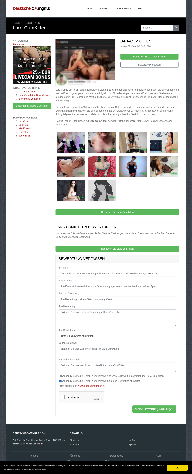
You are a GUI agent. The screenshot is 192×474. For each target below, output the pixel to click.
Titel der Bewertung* (69, 293)
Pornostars (31, 23)
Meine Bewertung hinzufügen (154, 409)
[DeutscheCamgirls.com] (31, 8)
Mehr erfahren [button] (40, 469)
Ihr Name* (64, 267)
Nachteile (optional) (69, 359)
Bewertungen (124, 8)
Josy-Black (24, 135)
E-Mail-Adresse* (67, 280)
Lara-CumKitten (27, 91)
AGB (158, 455)
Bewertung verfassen (30, 99)
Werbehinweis (75, 461)
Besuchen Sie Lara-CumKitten (32, 106)
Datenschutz (116, 455)
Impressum (33, 461)
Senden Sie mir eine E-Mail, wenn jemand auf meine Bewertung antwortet (100, 381)
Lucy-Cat (23, 125)
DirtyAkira (24, 132)
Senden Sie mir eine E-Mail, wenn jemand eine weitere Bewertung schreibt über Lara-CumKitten (112, 376)
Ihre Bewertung (67, 330)
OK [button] (177, 467)
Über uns (75, 455)
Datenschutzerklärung (117, 461)
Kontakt (34, 455)
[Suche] (176, 28)
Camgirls (103, 8)
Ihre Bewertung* (67, 306)
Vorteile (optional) (68, 343)
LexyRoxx (24, 121)
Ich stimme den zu (83, 386)
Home (90, 8)
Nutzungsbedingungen (90, 386)
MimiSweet (25, 128)
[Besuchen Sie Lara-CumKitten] (85, 63)
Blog (139, 8)
